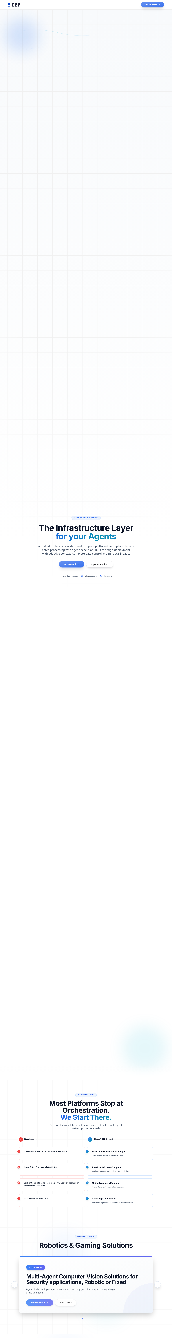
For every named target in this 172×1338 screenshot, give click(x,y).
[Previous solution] (14, 1284)
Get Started (70, 564)
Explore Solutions (99, 564)
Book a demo (151, 4)
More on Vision (38, 1302)
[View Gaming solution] (89, 1318)
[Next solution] (157, 1284)
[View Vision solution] (85, 1318)
